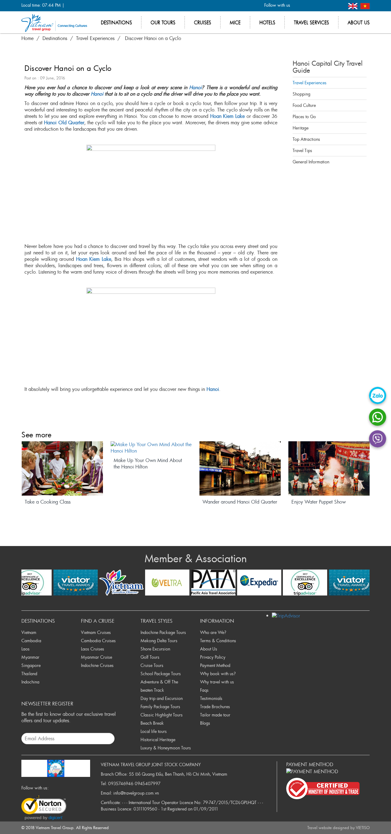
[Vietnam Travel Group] (54, 22)
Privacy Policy (212, 657)
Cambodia (31, 640)
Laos (25, 649)
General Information (311, 162)
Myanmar (30, 657)
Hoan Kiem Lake (227, 116)
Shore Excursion (155, 649)
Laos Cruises (92, 649)
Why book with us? (218, 673)
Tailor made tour (215, 715)
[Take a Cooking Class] (62, 468)
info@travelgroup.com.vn (136, 793)
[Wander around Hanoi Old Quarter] (240, 468)
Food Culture (304, 105)
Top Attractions (306, 139)
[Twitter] (308, 5)
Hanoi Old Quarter (64, 122)
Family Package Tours (160, 706)
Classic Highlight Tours (162, 715)
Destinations (116, 22)
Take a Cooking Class (48, 502)
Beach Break (152, 723)
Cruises (202, 22)
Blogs (205, 723)
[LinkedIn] (329, 5)
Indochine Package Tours (163, 632)
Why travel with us (217, 682)
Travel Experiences (310, 83)
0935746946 (120, 783)
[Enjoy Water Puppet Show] (329, 468)
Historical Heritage (158, 739)
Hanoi (195, 87)
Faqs (204, 690)
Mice (235, 22)
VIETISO (363, 827)
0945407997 (148, 783)
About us (359, 22)
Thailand (29, 673)
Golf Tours (150, 657)
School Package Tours (161, 673)
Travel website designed (328, 827)
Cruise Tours (152, 665)
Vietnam (28, 632)
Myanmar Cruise (96, 657)
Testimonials (211, 698)
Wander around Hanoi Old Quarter (240, 502)
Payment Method (215, 665)
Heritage (301, 128)
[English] (353, 5)
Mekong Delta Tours (159, 640)
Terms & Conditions (218, 640)
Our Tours (163, 22)
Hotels (267, 22)
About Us (208, 649)
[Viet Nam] (365, 5)
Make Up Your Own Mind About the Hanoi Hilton (148, 463)
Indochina (30, 682)
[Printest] (339, 5)
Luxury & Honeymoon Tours (166, 748)
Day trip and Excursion (162, 698)
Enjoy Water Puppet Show (318, 502)
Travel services (311, 22)
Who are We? (213, 632)
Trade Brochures (215, 706)
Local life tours (154, 731)
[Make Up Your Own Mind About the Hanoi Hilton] (151, 447)
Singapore (31, 665)
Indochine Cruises (97, 665)
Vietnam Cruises (96, 632)
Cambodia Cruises (98, 640)
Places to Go (304, 116)
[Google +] (318, 5)
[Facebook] (298, 5)
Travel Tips (302, 150)
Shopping (301, 94)
